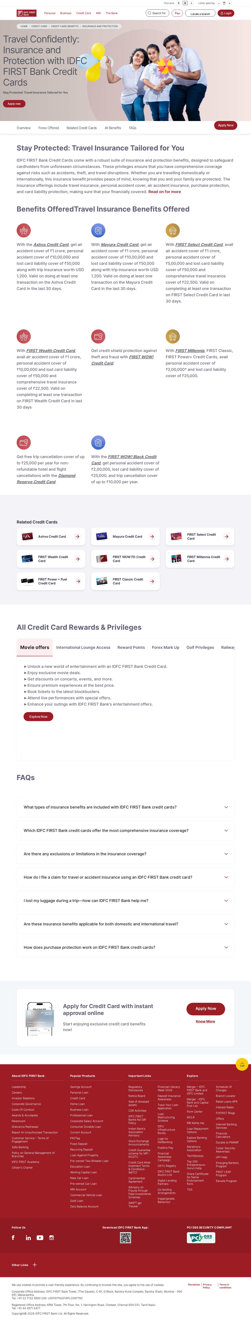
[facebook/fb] (13, 1238)
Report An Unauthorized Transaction (35, 1132)
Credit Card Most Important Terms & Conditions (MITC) (139, 1167)
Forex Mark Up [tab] (165, 647)
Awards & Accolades (25, 1115)
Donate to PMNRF (227, 1142)
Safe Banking (20, 1147)
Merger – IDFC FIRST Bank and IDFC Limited (197, 1090)
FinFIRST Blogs (225, 1113)
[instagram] (51, 1238)
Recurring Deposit (81, 1149)
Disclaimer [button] (194, 1284)
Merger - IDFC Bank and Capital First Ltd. (197, 1102)
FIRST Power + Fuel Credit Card (52, 581)
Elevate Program (226, 1181)
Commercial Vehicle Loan (86, 1195)
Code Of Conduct (23, 1109)
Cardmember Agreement (136, 1179)
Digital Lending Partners (167, 1182)
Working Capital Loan (83, 1172)
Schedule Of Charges (224, 1088)
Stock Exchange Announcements (138, 1142)
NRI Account (78, 1189)
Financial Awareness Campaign (164, 1157)
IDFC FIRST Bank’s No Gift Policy (137, 1120)
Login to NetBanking (165, 1140)
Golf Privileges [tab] (200, 647)
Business (65, 13)
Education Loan (80, 1166)
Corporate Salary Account (86, 1121)
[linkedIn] (28, 1238)
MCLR (191, 1117)
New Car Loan (79, 1178)
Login (227, 13)
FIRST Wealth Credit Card (53, 559)
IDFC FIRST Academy (25, 1161)
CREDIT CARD (39, 26)
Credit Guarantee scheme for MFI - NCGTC (139, 1153)
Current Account (80, 1132)
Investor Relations (23, 1098)
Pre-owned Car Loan (83, 1183)
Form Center (195, 1111)
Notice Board (136, 1095)
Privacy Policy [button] (207, 1286)
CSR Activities (137, 1110)
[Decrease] (219, 3)
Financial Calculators (223, 1135)
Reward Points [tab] (131, 647)
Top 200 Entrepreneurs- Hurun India (196, 1165)
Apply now (14, 103)
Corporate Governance (26, 1104)
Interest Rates (225, 1107)
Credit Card (83, 13)
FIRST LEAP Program (223, 1173)
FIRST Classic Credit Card (128, 581)
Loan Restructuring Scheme (166, 1117)
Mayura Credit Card (127, 536)
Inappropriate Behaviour (166, 1200)
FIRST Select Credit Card (201, 536)
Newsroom (18, 1121)
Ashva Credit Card (52, 536)
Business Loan (79, 1109)
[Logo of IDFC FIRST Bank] (26, 13)
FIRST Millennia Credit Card (203, 559)
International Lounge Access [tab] (83, 647)
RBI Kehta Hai (195, 1123)
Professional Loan (81, 1115)
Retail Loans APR (226, 1101)
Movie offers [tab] (34, 647)
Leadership (19, 1086)
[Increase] (229, 3)
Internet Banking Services (226, 1126)
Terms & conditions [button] (225, 1286)
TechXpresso (195, 1155)
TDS (189, 1189)
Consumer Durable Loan (85, 1126)
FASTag (75, 1138)
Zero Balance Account (84, 1206)
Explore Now (38, 717)
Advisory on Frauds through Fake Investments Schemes (139, 1192)
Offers (220, 1118)
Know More (205, 1021)
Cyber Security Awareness (225, 1149)
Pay (177, 13)
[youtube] (40, 1238)
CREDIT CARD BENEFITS (65, 26)
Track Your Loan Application (168, 1106)
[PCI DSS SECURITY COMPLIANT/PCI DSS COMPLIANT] (201, 1237)
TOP (242, 1065)
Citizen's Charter (22, 1167)
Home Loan (77, 1104)
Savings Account (81, 1086)
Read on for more (164, 191)
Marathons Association (194, 1148)
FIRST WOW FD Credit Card (129, 559)
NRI (98, 13)
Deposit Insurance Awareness (169, 1097)
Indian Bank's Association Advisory (136, 1132)
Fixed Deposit (78, 1143)
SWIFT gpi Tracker (134, 1204)
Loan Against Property (84, 1155)
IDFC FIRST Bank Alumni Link (168, 1173)
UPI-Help (221, 1157)
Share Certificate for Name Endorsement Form (197, 1178)
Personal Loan (79, 1092)
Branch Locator (226, 1095)
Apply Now (226, 125)
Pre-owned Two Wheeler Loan (89, 1160)
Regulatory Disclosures (135, 1088)
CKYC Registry (167, 1165)
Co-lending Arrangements (167, 1191)
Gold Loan (76, 1200)
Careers (17, 1092)
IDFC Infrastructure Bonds (166, 1130)
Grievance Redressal (25, 1126)
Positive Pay (165, 1147)
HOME (24, 26)
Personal (49, 13)
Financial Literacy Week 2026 (169, 1088)
